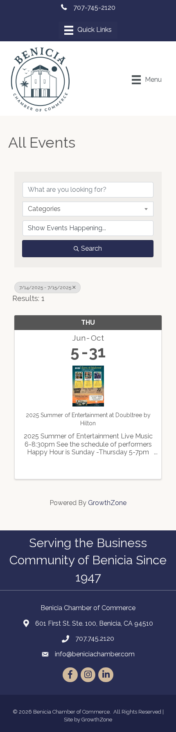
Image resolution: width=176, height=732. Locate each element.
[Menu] (88, 30)
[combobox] (88, 209)
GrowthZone (107, 503)
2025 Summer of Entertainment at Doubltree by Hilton (88, 419)
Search (91, 248)
